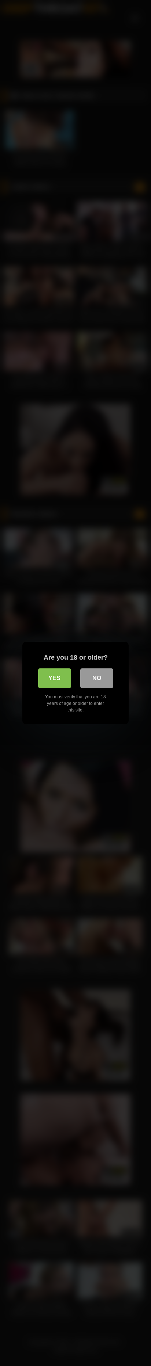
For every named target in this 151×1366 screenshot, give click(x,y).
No (96, 678)
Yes (54, 678)
